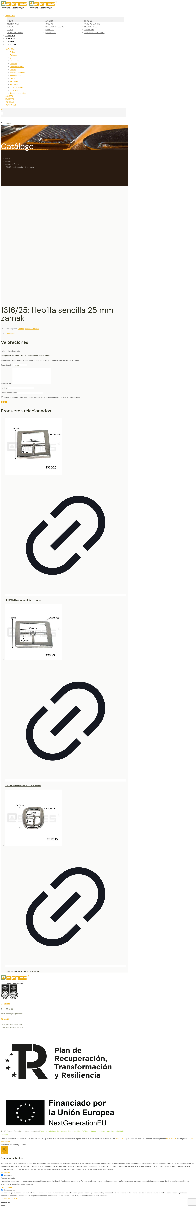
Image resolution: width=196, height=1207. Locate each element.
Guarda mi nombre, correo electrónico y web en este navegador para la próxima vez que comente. (42, 397)
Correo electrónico (9, 393)
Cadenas (13, 64)
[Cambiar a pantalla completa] (4, 1202)
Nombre (4, 388)
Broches (13, 58)
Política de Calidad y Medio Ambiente (96, 1131)
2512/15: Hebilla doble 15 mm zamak (22, 971)
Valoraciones (11, 333)
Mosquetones (15, 75)
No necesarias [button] (6, 1187)
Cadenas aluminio (17, 67)
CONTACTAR (10, 105)
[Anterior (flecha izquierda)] (2, 1205)
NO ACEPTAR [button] (171, 1139)
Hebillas (13, 70)
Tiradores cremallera (18, 93)
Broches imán (15, 61)
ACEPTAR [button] (119, 1139)
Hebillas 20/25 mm (12, 164)
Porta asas (14, 90)
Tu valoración (6, 383)
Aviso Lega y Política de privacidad (53, 1131)
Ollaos (12, 78)
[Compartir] (6, 1202)
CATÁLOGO (10, 49)
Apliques (13, 55)
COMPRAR (9, 102)
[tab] (65, 333)
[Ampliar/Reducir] (2, 1202)
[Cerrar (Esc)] (9, 1202)
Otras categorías (16, 87)
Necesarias (8, 1175)
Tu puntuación (7, 365)
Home (7, 158)
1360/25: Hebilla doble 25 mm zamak (23, 600)
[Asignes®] (40, 8)
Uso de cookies (74, 1131)
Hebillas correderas (17, 72)
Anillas (12, 52)
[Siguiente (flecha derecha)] (4, 1205)
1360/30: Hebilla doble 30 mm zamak (23, 785)
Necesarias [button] (5, 1172)
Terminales (14, 84)
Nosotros (4, 1134)
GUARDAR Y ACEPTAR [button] (9, 1199)
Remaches (14, 81)
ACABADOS (10, 96)
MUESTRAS (9, 99)
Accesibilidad (117, 1131)
